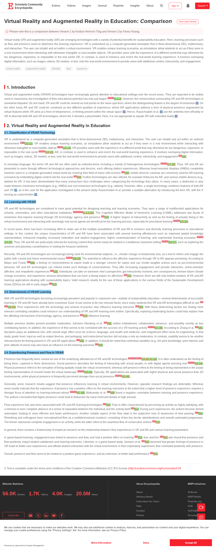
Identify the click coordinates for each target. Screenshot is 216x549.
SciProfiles (193, 510)
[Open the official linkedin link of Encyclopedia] (46, 515)
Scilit (190, 506)
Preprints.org (195, 501)
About (149, 5)
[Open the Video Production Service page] (201, 507)
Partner (140, 515)
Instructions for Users (147, 501)
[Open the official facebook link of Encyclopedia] (61, 515)
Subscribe (13, 515)
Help (138, 506)
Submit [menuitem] (201, 5)
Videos (71, 5)
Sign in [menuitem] (175, 5)
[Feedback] (201, 518)
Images (86, 5)
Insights (135, 5)
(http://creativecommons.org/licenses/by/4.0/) (154, 468)
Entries (56, 5)
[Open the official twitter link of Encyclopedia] (38, 515)
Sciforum (192, 492)
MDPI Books (194, 496)
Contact (140, 510)
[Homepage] (10, 6)
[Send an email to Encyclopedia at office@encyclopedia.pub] (30, 515)
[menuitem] (188, 6)
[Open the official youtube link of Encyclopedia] (54, 515)
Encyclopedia (195, 515)
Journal (102, 5)
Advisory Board (144, 496)
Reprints (118, 5)
